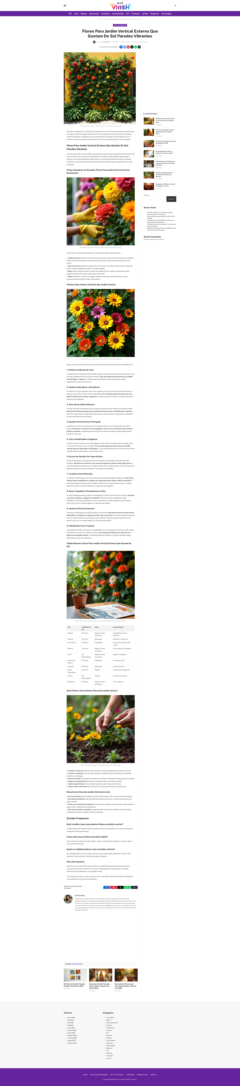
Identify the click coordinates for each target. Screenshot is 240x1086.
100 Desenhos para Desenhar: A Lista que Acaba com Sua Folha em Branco (165, 163)
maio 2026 (70, 1022)
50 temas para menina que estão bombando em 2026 (166, 142)
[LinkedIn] (57, 146)
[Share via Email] (132, 47)
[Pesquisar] (175, 5)
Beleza (84, 13)
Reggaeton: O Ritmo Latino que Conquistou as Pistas (165, 185)
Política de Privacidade (99, 1074)
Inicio (85, 1074)
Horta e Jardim (110, 1040)
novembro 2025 (72, 1038)
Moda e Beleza (110, 1045)
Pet (107, 1050)
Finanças (136, 13)
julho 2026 (70, 1020)
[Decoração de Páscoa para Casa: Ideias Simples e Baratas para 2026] (126, 975)
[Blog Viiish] (120, 5)
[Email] (57, 155)
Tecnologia (166, 13)
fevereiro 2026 (71, 1030)
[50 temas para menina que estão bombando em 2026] (149, 143)
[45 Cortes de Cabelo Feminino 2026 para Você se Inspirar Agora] (149, 132)
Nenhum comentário (126, 42)
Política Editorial (117, 1074)
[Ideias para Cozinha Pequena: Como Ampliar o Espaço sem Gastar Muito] (100, 975)
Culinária (105, 13)
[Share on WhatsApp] (135, 47)
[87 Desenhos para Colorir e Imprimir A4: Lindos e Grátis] (149, 153)
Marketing (109, 1043)
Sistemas (109, 1053)
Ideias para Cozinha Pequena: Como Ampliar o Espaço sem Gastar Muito (99, 986)
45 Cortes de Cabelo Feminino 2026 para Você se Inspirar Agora (165, 131)
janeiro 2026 (71, 1033)
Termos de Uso (142, 1074)
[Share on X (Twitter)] (124, 47)
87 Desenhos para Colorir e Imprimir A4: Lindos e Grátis (164, 152)
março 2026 (71, 1028)
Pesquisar (147, 195)
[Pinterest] (57, 151)
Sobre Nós (130, 1074)
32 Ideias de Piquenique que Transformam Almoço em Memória (164, 174)
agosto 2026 (71, 1017)
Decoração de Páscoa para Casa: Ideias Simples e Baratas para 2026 (125, 986)
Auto (76, 13)
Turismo (108, 1058)
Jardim (145, 13)
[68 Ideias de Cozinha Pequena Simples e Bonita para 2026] (75, 975)
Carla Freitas (106, 42)
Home (99, 19)
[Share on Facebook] (121, 47)
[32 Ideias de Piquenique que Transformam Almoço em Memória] (149, 175)
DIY (70, 13)
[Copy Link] (139, 47)
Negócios (154, 13)
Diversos (109, 1030)
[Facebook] (57, 136)
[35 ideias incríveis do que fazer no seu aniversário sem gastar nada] (149, 121)
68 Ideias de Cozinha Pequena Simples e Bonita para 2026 (74, 985)
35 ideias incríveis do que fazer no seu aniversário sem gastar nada (165, 120)
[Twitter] (57, 141)
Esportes (109, 1035)
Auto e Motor (110, 1017)
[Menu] (65, 5)
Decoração (94, 13)
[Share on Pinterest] (128, 47)
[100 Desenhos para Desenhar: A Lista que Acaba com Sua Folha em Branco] (149, 163)
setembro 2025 (71, 1043)
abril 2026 (70, 1025)
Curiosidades (118, 13)
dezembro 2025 (72, 1035)
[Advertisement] (100, 936)
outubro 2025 (71, 1040)
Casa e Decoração (120, 25)
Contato (153, 1074)
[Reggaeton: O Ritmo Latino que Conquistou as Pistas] (149, 186)
